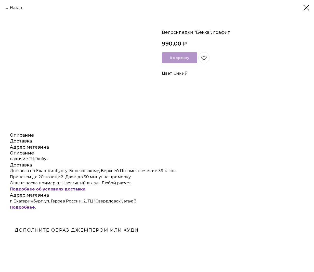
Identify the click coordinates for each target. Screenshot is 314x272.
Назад (16, 7)
